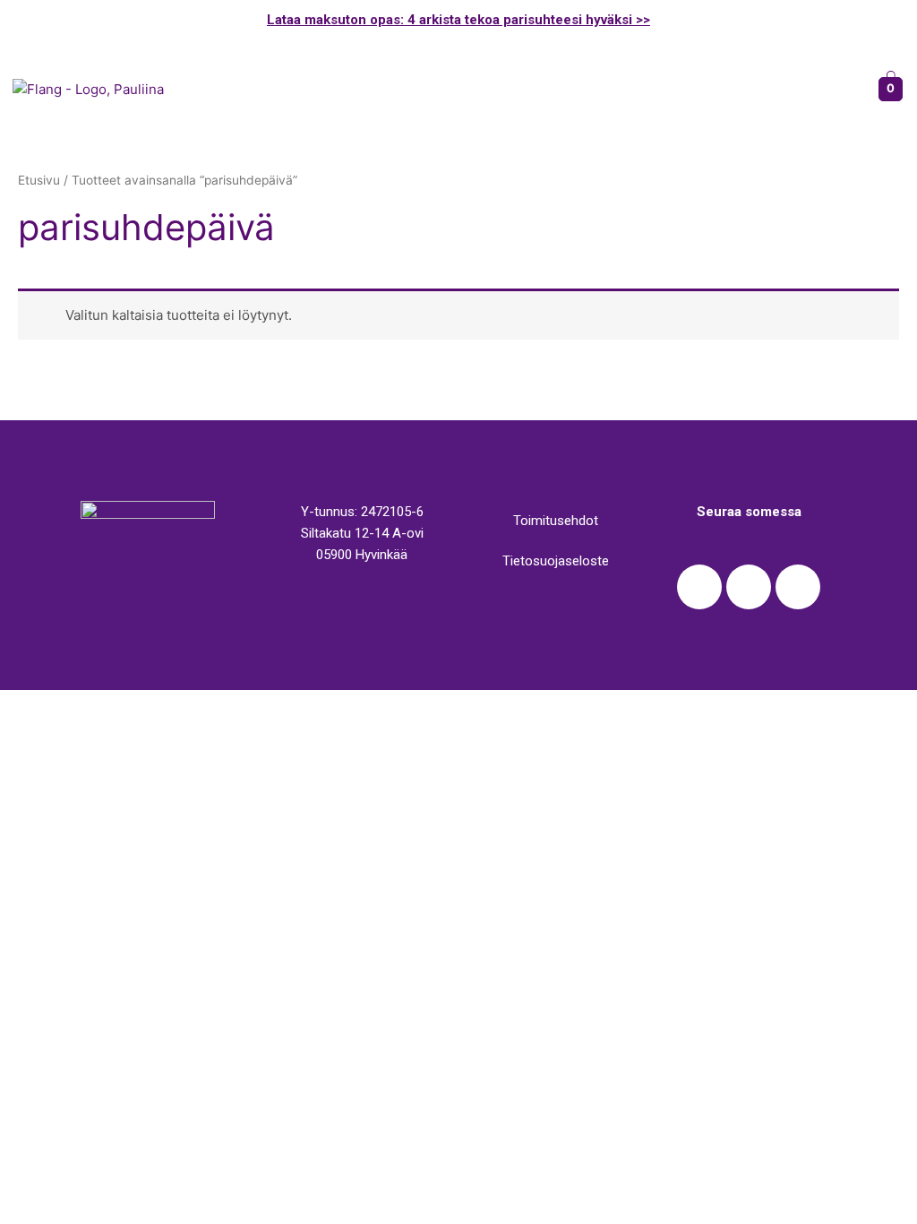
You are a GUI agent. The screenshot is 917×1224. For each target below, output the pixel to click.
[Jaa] (111, 705)
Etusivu (39, 180)
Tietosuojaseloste (555, 561)
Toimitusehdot (555, 521)
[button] (523, 89)
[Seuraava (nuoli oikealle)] (111, 729)
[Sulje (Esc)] (36, 705)
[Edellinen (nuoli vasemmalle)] (36, 729)
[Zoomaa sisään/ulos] (261, 705)
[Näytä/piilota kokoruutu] (186, 705)
